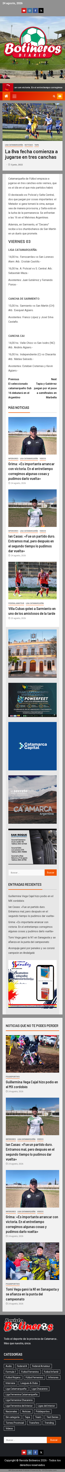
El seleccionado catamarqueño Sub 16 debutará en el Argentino (20, 388)
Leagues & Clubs (29, 1383)
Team (38, 1417)
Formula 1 (11, 1371)
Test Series (52, 1417)
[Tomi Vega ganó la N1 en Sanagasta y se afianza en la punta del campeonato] (32, 1261)
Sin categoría (13, 1417)
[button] (14, 96)
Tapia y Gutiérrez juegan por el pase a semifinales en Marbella (45, 388)
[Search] (54, 96)
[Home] (6, 96)
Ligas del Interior (46, 1405)
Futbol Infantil (51, 1371)
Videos (43, 459)
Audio (9, 1366)
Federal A (22, 1366)
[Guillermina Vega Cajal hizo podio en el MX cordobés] (32, 1054)
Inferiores (13, 459)
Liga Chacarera (40, 1388)
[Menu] (14, 96)
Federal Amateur (16, 603)
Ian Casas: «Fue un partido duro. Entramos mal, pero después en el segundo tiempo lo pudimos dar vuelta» (31, 911)
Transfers (34, 1422)
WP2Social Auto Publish (19, 1470)
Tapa (36, 145)
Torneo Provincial (15, 1422)
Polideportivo (13, 1077)
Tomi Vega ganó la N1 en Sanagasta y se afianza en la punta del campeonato (32, 1294)
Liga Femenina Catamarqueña (22, 1394)
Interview (10, 1383)
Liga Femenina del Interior (19, 1405)
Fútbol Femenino (34, 1377)
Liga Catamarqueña (14, 145)
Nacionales (11, 1411)
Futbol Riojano (13, 1377)
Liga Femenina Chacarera (19, 1400)
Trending (49, 1422)
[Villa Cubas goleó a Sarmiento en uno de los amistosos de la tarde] (32, 580)
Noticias (29, 145)
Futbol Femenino (30, 1371)
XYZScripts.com (49, 1470)
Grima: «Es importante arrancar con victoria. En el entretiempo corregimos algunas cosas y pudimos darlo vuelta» (31, 927)
